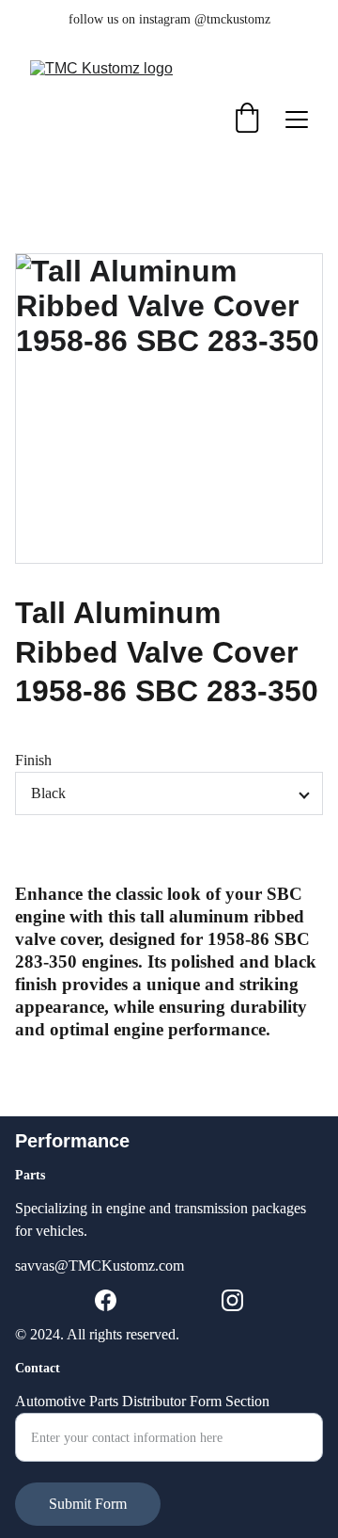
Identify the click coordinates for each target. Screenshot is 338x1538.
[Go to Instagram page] (232, 1300)
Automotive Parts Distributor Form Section (142, 1401)
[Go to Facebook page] (105, 1300)
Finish (33, 760)
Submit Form (88, 1504)
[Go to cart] (247, 119)
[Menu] (296, 119)
